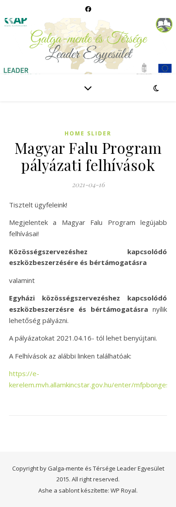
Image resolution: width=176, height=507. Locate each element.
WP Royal (123, 490)
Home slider (88, 133)
